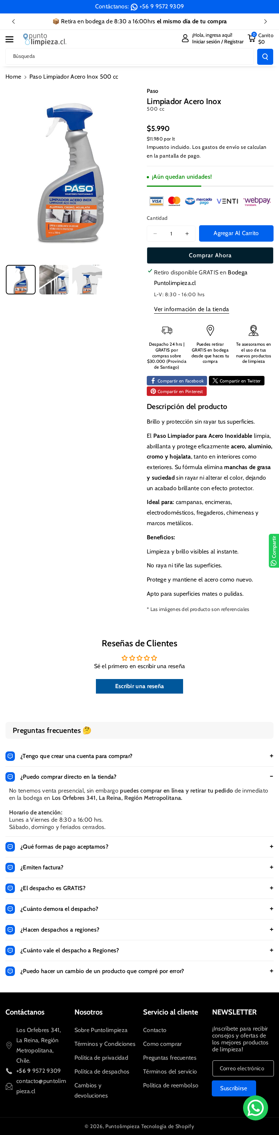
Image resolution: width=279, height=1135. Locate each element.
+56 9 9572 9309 (162, 6)
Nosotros (88, 1012)
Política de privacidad (101, 1057)
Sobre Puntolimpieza (101, 1030)
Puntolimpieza (122, 1126)
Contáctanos (24, 1012)
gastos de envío (221, 147)
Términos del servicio (170, 1071)
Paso (152, 91)
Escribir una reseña (139, 686)
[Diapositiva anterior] (13, 21)
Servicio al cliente (170, 1012)
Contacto (154, 1030)
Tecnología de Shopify (167, 1126)
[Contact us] (255, 1107)
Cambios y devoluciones (91, 1090)
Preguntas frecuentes (170, 1057)
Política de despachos (102, 1071)
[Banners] (210, 201)
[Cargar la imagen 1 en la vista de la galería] (21, 280)
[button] (13, 39)
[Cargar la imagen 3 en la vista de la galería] (87, 280)
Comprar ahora (210, 255)
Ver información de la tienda (191, 309)
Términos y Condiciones (105, 1043)
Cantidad (157, 218)
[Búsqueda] (265, 57)
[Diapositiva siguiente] (266, 21)
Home (13, 76)
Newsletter (234, 1012)
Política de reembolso (170, 1085)
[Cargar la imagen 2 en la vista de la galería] (54, 280)
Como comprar (162, 1043)
